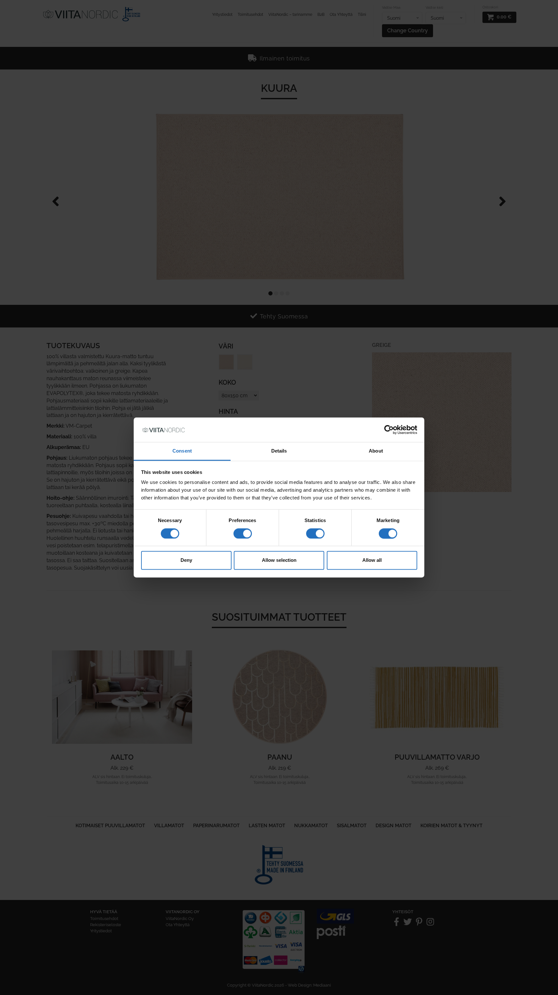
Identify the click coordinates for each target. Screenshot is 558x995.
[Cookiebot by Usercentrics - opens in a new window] (389, 430)
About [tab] (376, 451)
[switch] (242, 534)
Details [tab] (279, 451)
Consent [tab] (182, 451)
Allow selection (279, 560)
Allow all (372, 560)
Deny (186, 560)
